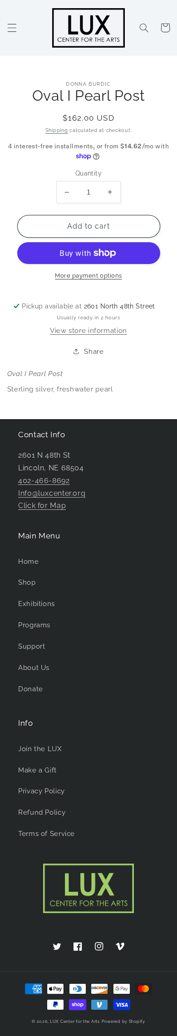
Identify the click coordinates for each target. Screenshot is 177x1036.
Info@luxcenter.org (51, 493)
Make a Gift (37, 770)
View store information (88, 330)
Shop (27, 582)
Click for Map (42, 505)
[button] (11, 27)
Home (28, 561)
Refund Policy (41, 812)
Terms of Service (46, 833)
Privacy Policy (41, 791)
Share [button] (93, 351)
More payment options (88, 275)
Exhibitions (36, 603)
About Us (33, 667)
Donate (30, 689)
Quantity (88, 173)
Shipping (56, 130)
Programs (34, 625)
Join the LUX (40, 749)
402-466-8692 (44, 480)
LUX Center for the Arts (75, 1021)
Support (31, 646)
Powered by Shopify (123, 1021)
